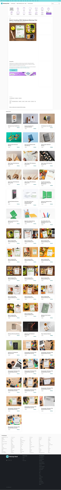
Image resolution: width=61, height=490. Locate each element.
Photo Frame (12, 450)
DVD (39, 443)
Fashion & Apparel (50, 444)
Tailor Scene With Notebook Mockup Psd (13, 156)
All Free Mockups (12, 98)
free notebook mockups (26, 67)
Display (12, 443)
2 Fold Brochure (13, 437)
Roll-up (30, 451)
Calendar (21, 441)
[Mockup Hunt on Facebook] (2, 0)
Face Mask (21, 444)
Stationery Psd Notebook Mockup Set (30, 327)
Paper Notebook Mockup (47, 327)
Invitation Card (12, 447)
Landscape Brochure (4, 448)
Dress (21, 443)
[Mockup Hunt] (5, 3)
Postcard (40, 450)
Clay (11, 442)
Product (33, 0)
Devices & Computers (4, 443)
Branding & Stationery (4, 441)
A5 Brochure (31, 437)
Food (30, 445)
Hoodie (21, 446)
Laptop (21, 0)
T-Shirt (21, 452)
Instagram (3, 447)
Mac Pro (40, 448)
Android (2, 438)
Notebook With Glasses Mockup (47, 308)
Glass (2, 446)
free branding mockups (19, 67)
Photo (2, 450)
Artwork (49, 438)
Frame (49, 445)
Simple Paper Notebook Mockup (47, 137)
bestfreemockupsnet (15, 101)
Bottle (30, 440)
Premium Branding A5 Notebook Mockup (30, 119)
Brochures (12, 441)
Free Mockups (13, 3)
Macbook (49, 448)
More (26, 3)
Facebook (31, 444)
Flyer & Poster (12, 445)
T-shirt (37, 0)
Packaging (40, 449)
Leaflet (21, 448)
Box (39, 440)
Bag (10, 0)
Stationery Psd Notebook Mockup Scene (13, 345)
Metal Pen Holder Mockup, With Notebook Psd (30, 214)
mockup (29, 101)
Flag (2, 445)
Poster (30, 0)
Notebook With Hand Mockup (13, 327)
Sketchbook (12, 452)
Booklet (12, 440)
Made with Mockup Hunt (20, 3)
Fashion (40, 444)
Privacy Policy (24, 460)
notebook (32, 101)
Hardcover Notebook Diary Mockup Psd (47, 194)
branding (20, 101)
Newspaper (21, 449)
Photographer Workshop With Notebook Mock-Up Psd (30, 345)
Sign (35, 0)
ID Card (40, 446)
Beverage (40, 439)
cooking (23, 101)
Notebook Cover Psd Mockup (13, 119)
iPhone (30, 447)
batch (10, 101)
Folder (21, 445)
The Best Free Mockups (23, 66)
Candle (30, 441)
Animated (12, 438)
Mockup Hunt (9, 487)
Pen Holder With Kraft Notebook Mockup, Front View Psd (47, 214)
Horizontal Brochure (32, 446)
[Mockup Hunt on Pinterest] (9, 460)
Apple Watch (40, 438)
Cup (39, 442)
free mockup (12, 66)
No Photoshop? (30, 3)
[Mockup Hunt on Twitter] (1, 0)
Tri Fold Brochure (32, 452)
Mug (25, 0)
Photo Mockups (41, 481)
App (20, 438)
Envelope (12, 444)
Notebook (20, 98)
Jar (39, 447)
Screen (40, 451)
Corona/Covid (21, 442)
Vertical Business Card (41, 452)
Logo (23, 0)
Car (48, 441)
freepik (26, 101)
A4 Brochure (21, 437)
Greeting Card (12, 446)
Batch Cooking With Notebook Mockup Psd (13, 233)
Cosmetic (15, 0)
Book (12, 0)
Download (13, 70)
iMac (48, 446)
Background (3, 439)
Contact (23, 457)
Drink (30, 443)
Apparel (30, 438)
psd (35, 101)
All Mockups (7, 0)
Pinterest (31, 450)
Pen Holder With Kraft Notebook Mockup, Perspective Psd (30, 194)
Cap (39, 441)
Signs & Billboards (4, 452)
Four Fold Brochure (41, 445)
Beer (30, 439)
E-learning (49, 443)
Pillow (21, 450)
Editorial (3, 444)
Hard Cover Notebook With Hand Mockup (30, 137)
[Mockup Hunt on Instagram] (5, 0)
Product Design (22, 451)
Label (48, 447)
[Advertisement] (3, 19)
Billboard (49, 439)
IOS (20, 447)
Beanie (21, 439)
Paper (27, 0)
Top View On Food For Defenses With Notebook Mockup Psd (47, 175)
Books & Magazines (22, 440)
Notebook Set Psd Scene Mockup (13, 137)
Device (18, 0)
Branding (16, 98)
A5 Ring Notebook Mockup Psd (13, 194)
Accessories (40, 437)
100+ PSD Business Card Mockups (5, 437)
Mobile (2, 449)
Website (49, 452)
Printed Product (3, 451)
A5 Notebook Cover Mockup (47, 119)
